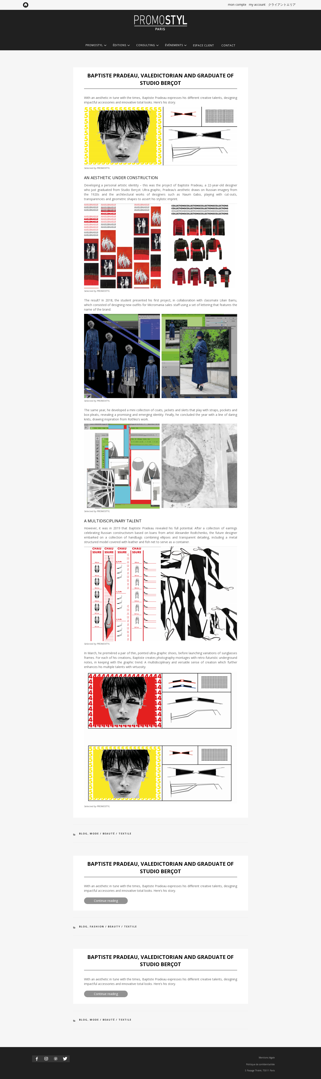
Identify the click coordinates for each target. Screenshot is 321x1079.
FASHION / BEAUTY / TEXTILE (113, 926)
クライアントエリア (282, 4)
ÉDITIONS (119, 45)
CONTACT (228, 45)
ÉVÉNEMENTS (174, 45)
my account (257, 4)
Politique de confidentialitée (260, 1064)
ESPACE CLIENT (203, 45)
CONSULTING (145, 45)
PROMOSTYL (94, 45)
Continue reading (111, 901)
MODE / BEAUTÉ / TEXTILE (110, 833)
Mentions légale (267, 1057)
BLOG (83, 833)
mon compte (237, 4)
